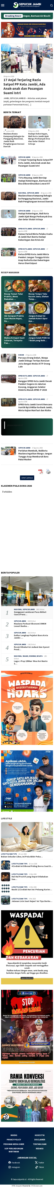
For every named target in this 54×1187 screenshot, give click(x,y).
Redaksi (40, 1148)
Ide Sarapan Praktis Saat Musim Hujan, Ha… (14, 318)
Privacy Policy (14, 1139)
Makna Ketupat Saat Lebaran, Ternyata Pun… (14, 340)
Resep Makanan (10, 272)
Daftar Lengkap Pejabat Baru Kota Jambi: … (31, 636)
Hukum (21, 355)
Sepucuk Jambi (24, 157)
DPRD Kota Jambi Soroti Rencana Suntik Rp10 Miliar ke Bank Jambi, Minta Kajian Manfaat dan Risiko (35, 407)
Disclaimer (39, 1139)
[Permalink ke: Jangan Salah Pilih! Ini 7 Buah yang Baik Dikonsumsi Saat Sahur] (39, 330)
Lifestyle (6, 818)
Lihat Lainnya (27, 477)
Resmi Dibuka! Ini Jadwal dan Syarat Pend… (32, 648)
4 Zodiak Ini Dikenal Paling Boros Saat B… (32, 866)
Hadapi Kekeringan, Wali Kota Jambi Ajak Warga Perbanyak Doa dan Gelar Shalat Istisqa (14, 138)
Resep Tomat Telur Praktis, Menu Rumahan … (13, 296)
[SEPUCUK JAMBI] (27, 4)
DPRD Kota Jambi (25, 229)
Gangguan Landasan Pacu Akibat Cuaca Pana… (30, 613)
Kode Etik (40, 1135)
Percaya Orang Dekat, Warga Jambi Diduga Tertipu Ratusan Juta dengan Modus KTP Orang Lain (34, 362)
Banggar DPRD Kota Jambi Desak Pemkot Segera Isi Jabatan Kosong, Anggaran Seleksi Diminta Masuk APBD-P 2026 (35, 385)
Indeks (13, 1135)
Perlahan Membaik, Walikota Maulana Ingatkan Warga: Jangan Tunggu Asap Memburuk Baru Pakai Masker (35, 455)
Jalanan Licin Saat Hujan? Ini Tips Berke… (32, 901)
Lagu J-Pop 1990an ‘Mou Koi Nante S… (31, 662)
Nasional (22, 193)
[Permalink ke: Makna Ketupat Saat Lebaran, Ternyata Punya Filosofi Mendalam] (15, 330)
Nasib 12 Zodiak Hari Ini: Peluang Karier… (32, 889)
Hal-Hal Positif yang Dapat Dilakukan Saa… (30, 878)
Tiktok (41, 1167)
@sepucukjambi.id (15, 425)
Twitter (41, 1162)
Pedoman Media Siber (13, 1144)
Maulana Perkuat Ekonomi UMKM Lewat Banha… (30, 625)
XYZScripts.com (36, 1186)
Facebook (16, 1162)
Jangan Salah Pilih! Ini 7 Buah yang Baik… (39, 339)
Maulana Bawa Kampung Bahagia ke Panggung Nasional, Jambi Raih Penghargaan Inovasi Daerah (35, 198)
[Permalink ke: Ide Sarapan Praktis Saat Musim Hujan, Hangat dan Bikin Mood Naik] (15, 308)
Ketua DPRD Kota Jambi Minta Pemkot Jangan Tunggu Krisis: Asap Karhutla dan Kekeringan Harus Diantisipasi (34, 259)
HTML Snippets (17, 1186)
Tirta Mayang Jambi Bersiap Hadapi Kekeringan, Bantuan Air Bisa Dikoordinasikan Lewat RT (34, 180)
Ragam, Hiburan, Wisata (32, 656)
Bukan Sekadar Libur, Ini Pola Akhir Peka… (22, 856)
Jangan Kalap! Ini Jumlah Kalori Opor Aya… (38, 318)
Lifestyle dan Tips (9, 854)
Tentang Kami (39, 1144)
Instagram (16, 1167)
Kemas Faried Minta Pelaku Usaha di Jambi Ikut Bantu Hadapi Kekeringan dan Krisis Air (39, 138)
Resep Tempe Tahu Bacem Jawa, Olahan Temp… (38, 296)
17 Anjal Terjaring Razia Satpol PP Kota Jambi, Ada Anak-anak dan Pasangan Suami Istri (24, 86)
